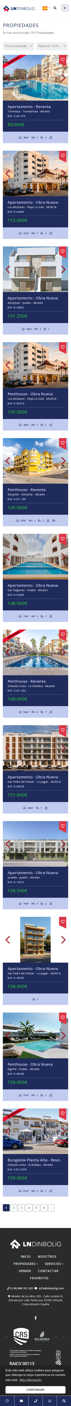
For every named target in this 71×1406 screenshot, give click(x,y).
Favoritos (39, 1278)
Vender (25, 1271)
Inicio (26, 1256)
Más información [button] (31, 1380)
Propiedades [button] (25, 1264)
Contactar (48, 1271)
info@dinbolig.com (51, 1288)
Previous (7, 78)
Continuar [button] (35, 1389)
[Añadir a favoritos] (62, 59)
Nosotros (47, 1256)
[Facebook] (36, 1318)
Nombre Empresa (19, 8)
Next (63, 78)
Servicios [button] (53, 1264)
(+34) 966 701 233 (21, 1288)
